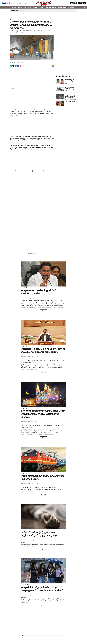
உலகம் (24, 7)
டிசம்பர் (12, 174)
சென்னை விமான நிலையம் (25, 170)
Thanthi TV (26, 3)
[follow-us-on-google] (52, 66)
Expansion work (37, 170)
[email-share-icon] (20, 66)
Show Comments (32, 253)
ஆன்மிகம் (48, 7)
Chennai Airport (14, 170)
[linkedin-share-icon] (18, 66)
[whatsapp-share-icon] (11, 66)
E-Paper (13, 3)
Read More (43, 310)
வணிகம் (54, 7)
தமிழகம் (14, 7)
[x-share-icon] (13, 66)
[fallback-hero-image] (60, 81)
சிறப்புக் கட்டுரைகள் (62, 7)
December (45, 170)
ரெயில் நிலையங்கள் (26, 487)
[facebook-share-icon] (16, 66)
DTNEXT (19, 3)
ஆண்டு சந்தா (71, 7)
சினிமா (29, 7)
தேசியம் (20, 7)
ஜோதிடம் (42, 7)
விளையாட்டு (35, 7)
